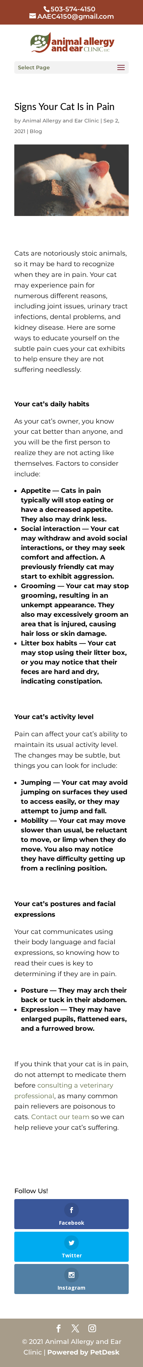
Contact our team (60, 1117)
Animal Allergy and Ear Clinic (60, 120)
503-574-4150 (73, 9)
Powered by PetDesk (83, 1352)
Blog (36, 131)
